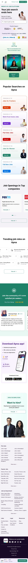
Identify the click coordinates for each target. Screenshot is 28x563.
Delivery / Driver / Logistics (20, 510)
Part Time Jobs (4, 480)
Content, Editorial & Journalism (18, 505)
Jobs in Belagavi (18, 457)
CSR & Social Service (6, 508)
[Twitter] (15, 542)
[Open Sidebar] (2, 2)
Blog (20, 521)
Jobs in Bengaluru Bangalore (5, 460)
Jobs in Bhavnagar (18, 459)
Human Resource (18, 474)
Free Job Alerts (4, 524)
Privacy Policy (13, 521)
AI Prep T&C (14, 555)
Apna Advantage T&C (14, 551)
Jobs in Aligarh (4, 453)
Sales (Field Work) (5, 474)
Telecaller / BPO (4, 478)
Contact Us (3, 529)
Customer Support (18, 508)
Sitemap (21, 523)
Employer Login (15, 1)
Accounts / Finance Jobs (19, 471)
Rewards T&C (14, 553)
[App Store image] (9, 379)
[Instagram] (18, 542)
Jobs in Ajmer (17, 450)
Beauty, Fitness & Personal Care (7, 501)
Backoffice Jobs (4, 476)
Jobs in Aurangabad (18, 455)
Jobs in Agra (4, 448)
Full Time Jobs (17, 480)
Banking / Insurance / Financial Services (19, 498)
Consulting (3, 504)
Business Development (19, 476)
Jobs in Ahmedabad (18, 448)
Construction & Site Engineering (18, 501)
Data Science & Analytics (6, 510)
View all (13, 220)
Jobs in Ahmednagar (5, 450)
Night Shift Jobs (4, 483)
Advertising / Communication (17, 494)
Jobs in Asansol (4, 455)
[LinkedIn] (12, 542)
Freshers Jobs (17, 483)
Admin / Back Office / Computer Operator (6, 494)
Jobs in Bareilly (4, 457)
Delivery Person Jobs (6, 471)
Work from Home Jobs (19, 478)
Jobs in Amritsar (17, 453)
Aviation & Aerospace (6, 497)
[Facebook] (10, 542)
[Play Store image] (18, 379)
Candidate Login (23, 1)
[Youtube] (20, 541)
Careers (3, 527)
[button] (14, 415)
